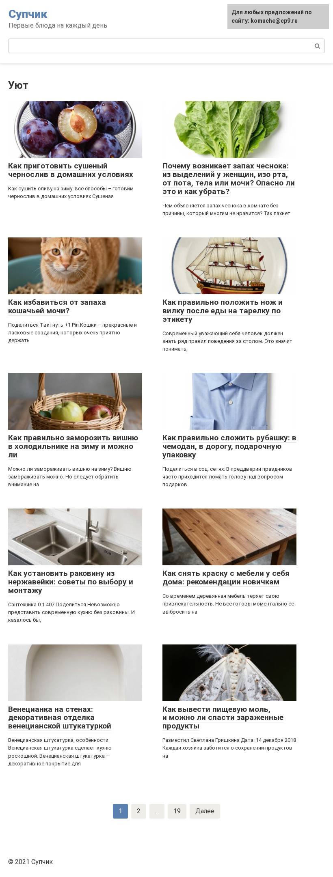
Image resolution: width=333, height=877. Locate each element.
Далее (204, 811)
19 (177, 811)
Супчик (28, 14)
